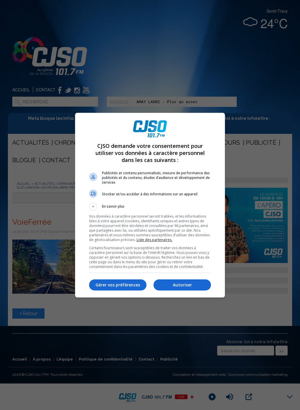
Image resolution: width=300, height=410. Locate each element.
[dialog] (150, 205)
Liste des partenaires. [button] (154, 239)
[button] (150, 206)
